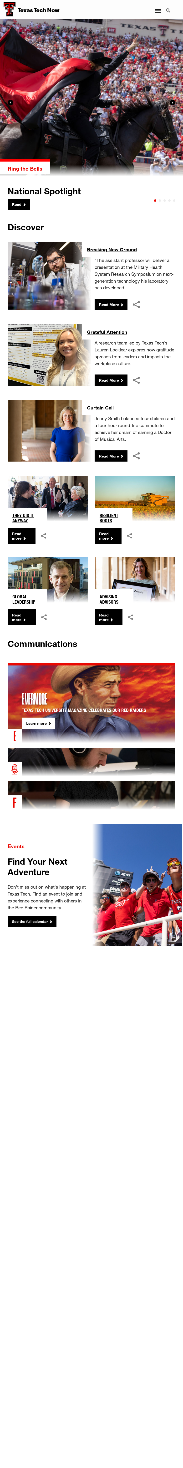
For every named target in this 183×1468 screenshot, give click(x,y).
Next (172, 102)
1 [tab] (155, 200)
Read (16, 204)
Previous (10, 102)
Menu (158, 8)
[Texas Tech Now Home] (7, 9)
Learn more (36, 723)
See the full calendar (30, 921)
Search (168, 8)
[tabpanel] (91, 114)
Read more (16, 535)
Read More (109, 304)
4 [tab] (169, 200)
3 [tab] (164, 200)
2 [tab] (160, 200)
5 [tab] (174, 200)
